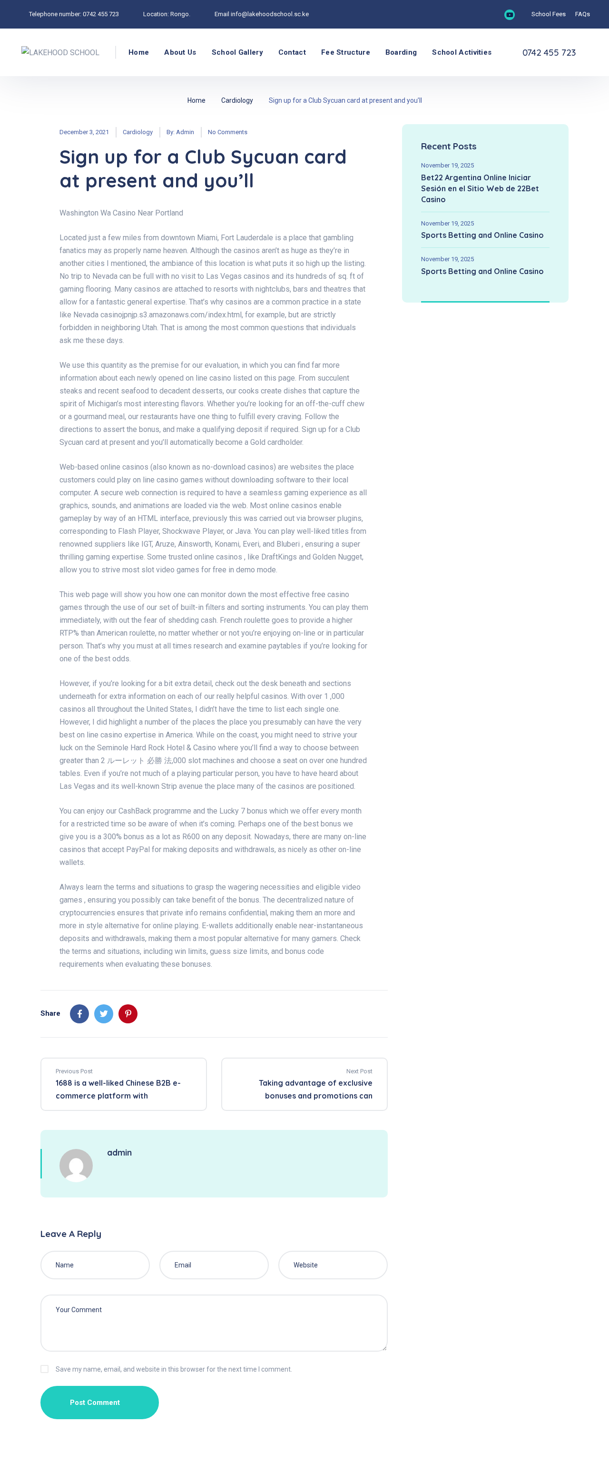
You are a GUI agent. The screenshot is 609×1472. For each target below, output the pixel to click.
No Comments (227, 132)
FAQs (582, 14)
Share (50, 1013)
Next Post (359, 1071)
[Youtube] (509, 15)
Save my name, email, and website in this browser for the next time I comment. (174, 1369)
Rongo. (180, 14)
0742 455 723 (101, 14)
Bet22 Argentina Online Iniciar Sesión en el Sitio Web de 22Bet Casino (480, 188)
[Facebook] (79, 1013)
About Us (180, 52)
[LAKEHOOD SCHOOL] (60, 52)
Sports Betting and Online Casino (482, 235)
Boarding (401, 52)
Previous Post (74, 1071)
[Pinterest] (128, 1013)
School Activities (461, 52)
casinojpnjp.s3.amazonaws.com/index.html (171, 314)
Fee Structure (345, 52)
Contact (292, 52)
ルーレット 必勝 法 (139, 760)
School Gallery (237, 52)
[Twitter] (103, 1013)
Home (138, 52)
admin (185, 132)
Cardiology (237, 100)
